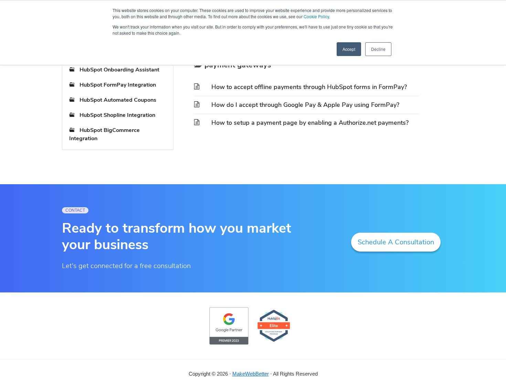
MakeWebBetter (250, 374)
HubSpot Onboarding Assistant (119, 70)
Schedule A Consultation (396, 242)
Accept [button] (348, 49)
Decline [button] (378, 49)
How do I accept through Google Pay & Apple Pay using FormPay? (305, 105)
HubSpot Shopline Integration (117, 115)
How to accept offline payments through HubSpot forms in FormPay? (309, 87)
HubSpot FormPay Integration (118, 85)
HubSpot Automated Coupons (118, 100)
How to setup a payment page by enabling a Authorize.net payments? (310, 123)
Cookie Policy (316, 16)
